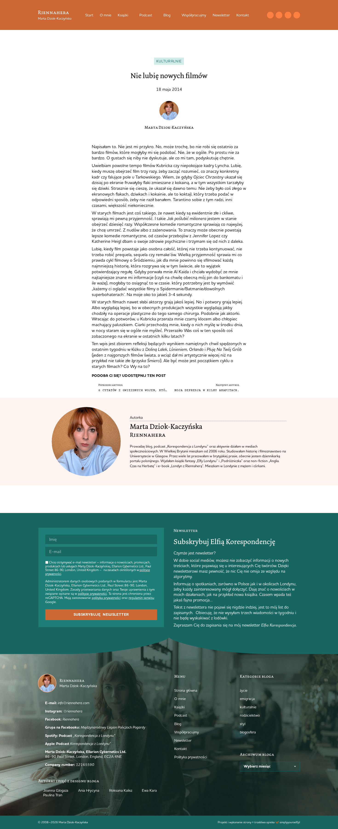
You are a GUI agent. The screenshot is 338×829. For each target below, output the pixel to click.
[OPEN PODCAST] (155, 15)
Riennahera (53, 12)
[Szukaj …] (261, 15)
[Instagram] (279, 15)
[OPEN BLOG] (173, 15)
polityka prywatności (106, 598)
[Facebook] (288, 15)
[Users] (296, 15)
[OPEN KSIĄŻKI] (131, 15)
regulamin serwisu (141, 598)
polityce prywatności (92, 594)
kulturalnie (169, 61)
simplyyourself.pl (290, 822)
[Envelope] (270, 15)
